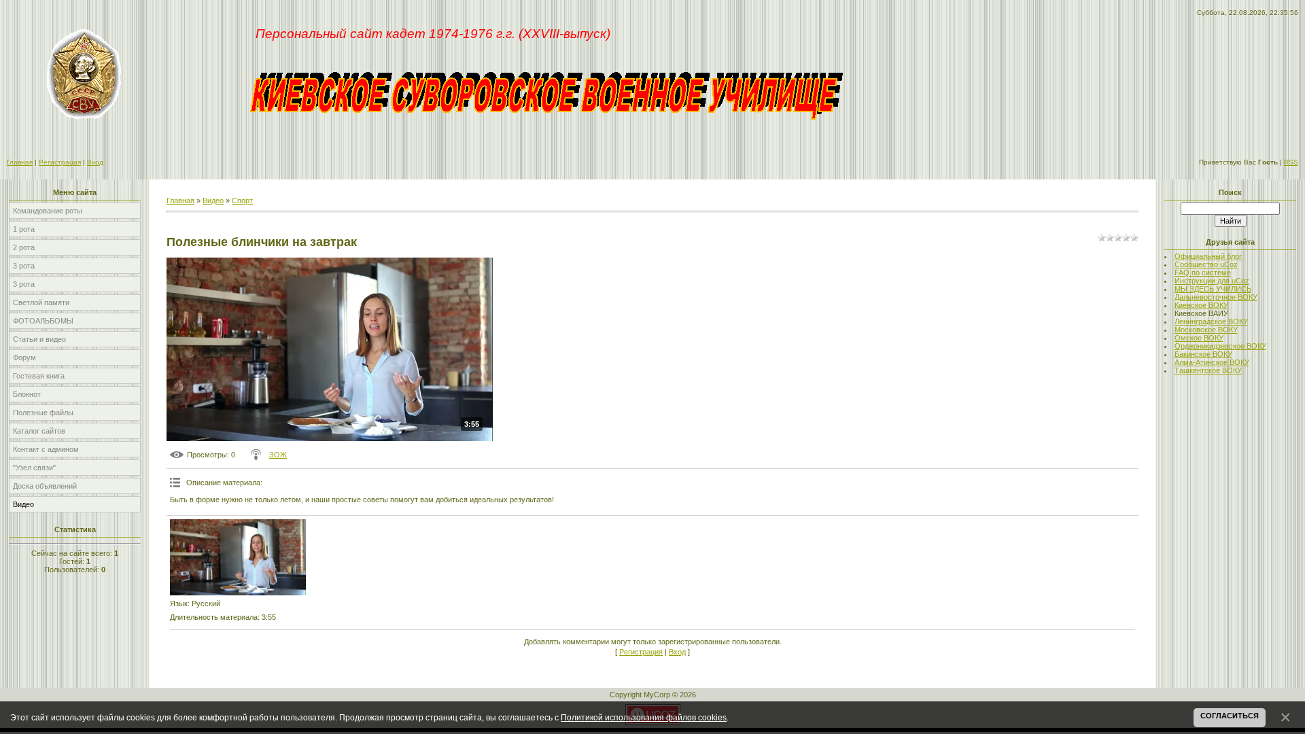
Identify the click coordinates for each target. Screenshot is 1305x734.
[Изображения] (238, 557)
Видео (213, 200)
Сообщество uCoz (1206, 264)
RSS (1291, 162)
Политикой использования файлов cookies (644, 717)
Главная (20, 162)
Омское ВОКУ (1198, 338)
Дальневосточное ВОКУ (1215, 297)
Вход (95, 162)
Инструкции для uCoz (1211, 281)
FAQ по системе (1202, 272)
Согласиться (1229, 716)
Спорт (242, 200)
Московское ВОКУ (1206, 330)
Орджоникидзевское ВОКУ (1220, 346)
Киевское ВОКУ (1201, 305)
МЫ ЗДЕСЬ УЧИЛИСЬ (1212, 289)
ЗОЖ (278, 455)
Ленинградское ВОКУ (1211, 321)
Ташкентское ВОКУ (1208, 370)
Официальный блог (1208, 256)
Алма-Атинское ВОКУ (1211, 362)
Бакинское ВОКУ (1203, 354)
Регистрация (60, 162)
